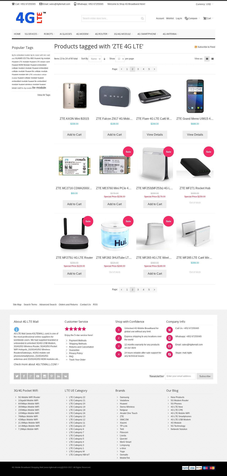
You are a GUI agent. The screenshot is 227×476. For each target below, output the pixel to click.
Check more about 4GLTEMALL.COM (35, 364)
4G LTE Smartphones (181, 416)
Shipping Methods (78, 344)
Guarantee (74, 350)
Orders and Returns (68, 304)
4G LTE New (177, 407)
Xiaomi (123, 423)
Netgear (124, 410)
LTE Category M (77, 451)
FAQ (71, 356)
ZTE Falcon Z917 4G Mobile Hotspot (119, 118)
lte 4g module (27, 88)
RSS (95, 304)
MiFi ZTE (29, 75)
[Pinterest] (51, 376)
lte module (39, 87)
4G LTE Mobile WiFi (180, 413)
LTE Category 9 (76, 429)
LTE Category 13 (77, 416)
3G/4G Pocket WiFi (26, 391)
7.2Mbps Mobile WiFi (28, 429)
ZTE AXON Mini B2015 (74, 118)
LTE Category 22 (77, 397)
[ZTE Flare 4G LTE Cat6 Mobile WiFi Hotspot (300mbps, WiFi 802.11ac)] (154, 96)
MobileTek (125, 458)
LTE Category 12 (77, 419)
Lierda (123, 435)
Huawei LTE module (20, 62)
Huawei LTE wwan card (39, 62)
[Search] (142, 18)
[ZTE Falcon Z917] (114, 96)
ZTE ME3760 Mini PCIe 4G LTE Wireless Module (127, 188)
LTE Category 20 (77, 403)
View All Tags (43, 95)
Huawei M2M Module (21, 65)
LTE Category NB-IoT (79, 454)
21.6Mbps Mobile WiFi (29, 423)
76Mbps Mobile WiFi (28, 416)
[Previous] (121, 69)
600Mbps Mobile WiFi (28, 403)
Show (112, 58)
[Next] (154, 69)
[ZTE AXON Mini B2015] (74, 96)
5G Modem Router (180, 400)
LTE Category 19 (77, 407)
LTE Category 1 (76, 448)
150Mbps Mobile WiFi (28, 410)
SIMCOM (124, 419)
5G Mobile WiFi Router (29, 397)
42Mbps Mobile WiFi (28, 419)
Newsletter (157, 376)
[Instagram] (44, 376)
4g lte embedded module (21, 55)
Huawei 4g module (42, 58)
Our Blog (172, 391)
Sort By (84, 58)
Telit (122, 429)
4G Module (176, 423)
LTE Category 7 (76, 432)
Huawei (123, 403)
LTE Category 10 (77, 426)
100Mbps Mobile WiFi (28, 413)
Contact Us (85, 304)
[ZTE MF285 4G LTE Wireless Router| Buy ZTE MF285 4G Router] (195, 235)
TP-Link (123, 426)
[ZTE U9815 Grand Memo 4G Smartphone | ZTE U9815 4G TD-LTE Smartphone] (195, 96)
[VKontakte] (65, 376)
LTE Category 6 (76, 435)
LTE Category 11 (77, 423)
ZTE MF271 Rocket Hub (195, 188)
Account (160, 18)
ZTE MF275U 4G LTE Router (74, 257)
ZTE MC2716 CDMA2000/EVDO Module (81, 188)
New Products (177, 397)
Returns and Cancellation (81, 347)
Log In (179, 18)
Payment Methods (78, 340)
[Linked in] (58, 376)
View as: (199, 58)
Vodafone (124, 400)
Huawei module (18, 74)
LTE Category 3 (76, 445)
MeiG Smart (125, 442)
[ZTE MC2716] (74, 165)
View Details (155, 134)
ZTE (122, 416)
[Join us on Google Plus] (31, 376)
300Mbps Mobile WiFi (28, 407)
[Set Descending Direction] (104, 59)
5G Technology (178, 426)
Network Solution (179, 429)
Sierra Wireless (127, 407)
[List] (212, 59)
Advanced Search (48, 304)
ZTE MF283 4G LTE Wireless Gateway (160, 257)
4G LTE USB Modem (181, 419)
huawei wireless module (29, 84)
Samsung (124, 397)
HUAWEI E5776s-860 (24, 58)
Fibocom (124, 432)
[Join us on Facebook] (24, 376)
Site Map (17, 304)
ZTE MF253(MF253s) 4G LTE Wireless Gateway (166, 188)
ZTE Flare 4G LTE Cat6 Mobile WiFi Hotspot (164, 118)
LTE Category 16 (77, 413)
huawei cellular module (27, 78)
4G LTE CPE (177, 410)
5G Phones (176, 403)
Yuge (122, 451)
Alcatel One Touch (128, 413)
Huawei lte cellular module (36, 71)
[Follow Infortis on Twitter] (17, 376)
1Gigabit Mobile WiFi (28, 400)
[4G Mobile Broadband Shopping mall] (29, 18)
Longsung (125, 445)
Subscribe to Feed (206, 47)
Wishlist (170, 18)
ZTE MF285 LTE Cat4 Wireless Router (200, 257)
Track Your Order (77, 359)
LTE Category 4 (76, 442)
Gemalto (124, 454)
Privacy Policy (76, 353)
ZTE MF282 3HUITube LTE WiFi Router (121, 257)
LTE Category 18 (77, 410)
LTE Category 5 (76, 439)
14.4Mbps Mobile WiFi (29, 426)
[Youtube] (38, 376)
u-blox (123, 448)
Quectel (123, 439)
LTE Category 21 (77, 400)
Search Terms (30, 304)
